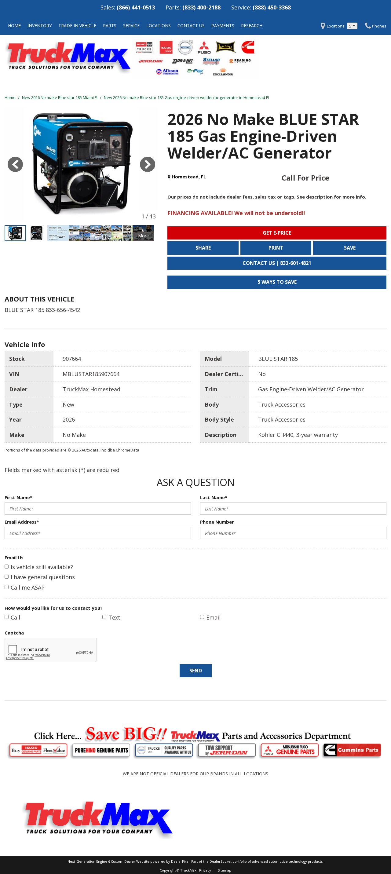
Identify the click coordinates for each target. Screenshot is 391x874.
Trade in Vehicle (77, 25)
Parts (109, 25)
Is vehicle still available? (42, 567)
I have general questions (43, 577)
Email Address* (22, 522)
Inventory (39, 25)
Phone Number (217, 522)
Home (14, 25)
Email (213, 617)
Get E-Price (277, 232)
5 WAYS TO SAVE (277, 282)
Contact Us (191, 25)
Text (114, 617)
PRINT (276, 247)
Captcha (14, 633)
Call (15, 617)
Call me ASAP (28, 587)
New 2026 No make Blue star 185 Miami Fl (60, 97)
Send (195, 670)
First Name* (18, 497)
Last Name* (213, 497)
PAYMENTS (222, 25)
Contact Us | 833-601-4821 (277, 263)
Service (131, 25)
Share (203, 247)
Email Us (14, 557)
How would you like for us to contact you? (54, 608)
